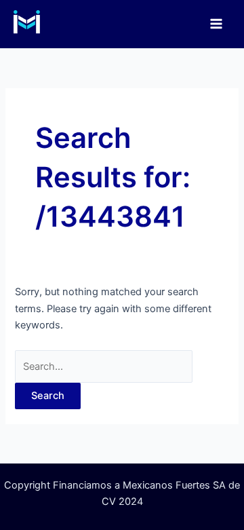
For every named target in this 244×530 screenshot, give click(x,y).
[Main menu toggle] (216, 24)
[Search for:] (103, 366)
